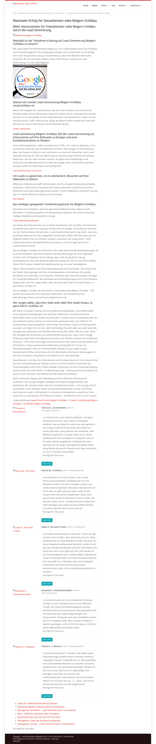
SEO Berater (29, 739)
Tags (113, 5)
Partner (122, 5)
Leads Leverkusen (21, 128)
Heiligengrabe (77, 470)
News (104, 5)
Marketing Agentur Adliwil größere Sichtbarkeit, (41, 706)
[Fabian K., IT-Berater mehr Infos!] (24, 656)
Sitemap (55, 739)
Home (85, 5)
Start (14, 13)
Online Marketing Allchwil (25, 220)
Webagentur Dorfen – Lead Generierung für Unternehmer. (46, 724)
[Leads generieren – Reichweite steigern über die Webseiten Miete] (24, 5)
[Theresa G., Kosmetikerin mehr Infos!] (24, 418)
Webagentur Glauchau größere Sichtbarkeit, (39, 720)
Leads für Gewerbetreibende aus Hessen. (37, 703)
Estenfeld (80, 527)
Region (95, 5)
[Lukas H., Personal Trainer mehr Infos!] (24, 537)
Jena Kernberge (49, 593)
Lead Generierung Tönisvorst (27, 170)
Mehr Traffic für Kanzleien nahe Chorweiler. (38, 713)
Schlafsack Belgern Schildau (37, 403)
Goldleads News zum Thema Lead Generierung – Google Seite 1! (42, 13)
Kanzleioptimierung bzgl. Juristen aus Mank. (39, 717)
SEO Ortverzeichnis (55, 736)
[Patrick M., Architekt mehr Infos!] (24, 480)
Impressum (135, 5)
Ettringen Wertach (50, 410)
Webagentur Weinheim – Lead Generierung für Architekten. (46, 710)
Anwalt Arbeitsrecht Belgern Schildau (48, 400)
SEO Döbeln (18, 199)
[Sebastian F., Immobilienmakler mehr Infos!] (24, 600)
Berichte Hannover (43, 739)
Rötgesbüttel (76, 646)
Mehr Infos (47, 464)
